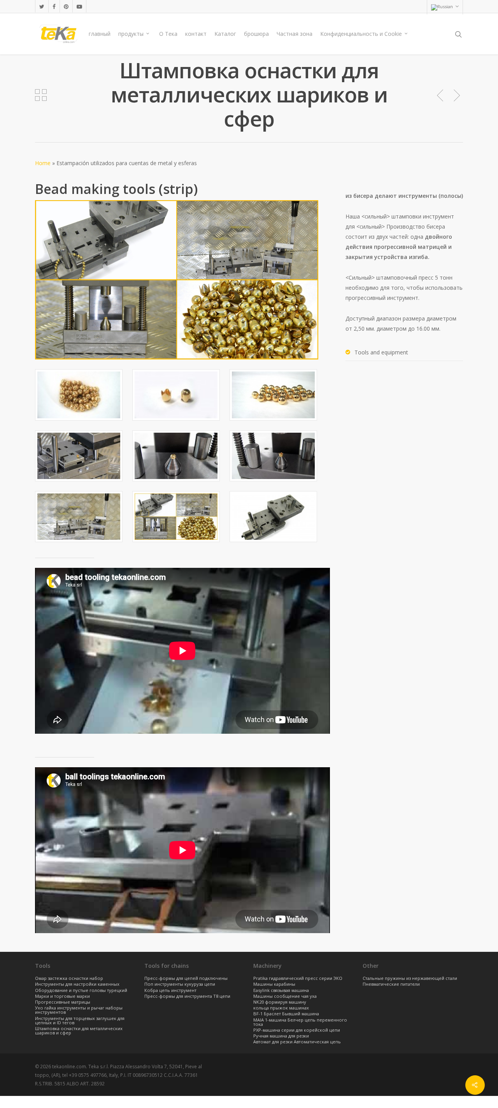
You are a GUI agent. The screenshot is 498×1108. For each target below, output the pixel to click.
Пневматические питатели (391, 984)
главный (99, 33)
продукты (131, 33)
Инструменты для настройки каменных (77, 984)
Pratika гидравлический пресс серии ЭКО (297, 978)
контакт (196, 33)
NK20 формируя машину (279, 1002)
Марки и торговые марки (62, 996)
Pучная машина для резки (281, 1036)
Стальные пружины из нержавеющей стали (410, 978)
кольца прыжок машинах (281, 1008)
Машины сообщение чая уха (285, 996)
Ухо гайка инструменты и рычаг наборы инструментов (79, 1010)
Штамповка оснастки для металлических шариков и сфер (79, 1031)
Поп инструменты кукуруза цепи (179, 984)
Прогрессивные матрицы (62, 1002)
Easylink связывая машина (281, 990)
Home (43, 163)
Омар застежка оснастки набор (69, 978)
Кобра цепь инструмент (170, 990)
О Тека (168, 33)
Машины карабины (274, 984)
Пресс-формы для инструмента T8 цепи (187, 996)
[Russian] (445, 7)
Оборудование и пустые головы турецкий (81, 990)
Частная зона (294, 33)
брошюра (256, 33)
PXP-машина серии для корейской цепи (296, 1030)
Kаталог (225, 33)
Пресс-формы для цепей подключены (186, 978)
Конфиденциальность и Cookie (361, 33)
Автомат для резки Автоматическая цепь (297, 1042)
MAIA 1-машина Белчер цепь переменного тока (300, 1022)
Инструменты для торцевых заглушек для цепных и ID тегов (79, 1020)
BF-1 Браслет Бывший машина (286, 1013)
